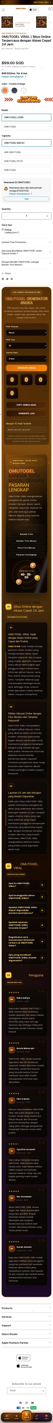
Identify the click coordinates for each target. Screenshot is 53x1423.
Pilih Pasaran (12, 327)
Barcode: (18, 48)
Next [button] (50, 2)
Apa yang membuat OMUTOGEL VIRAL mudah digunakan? (23, 957)
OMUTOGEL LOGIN (13, 117)
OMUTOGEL (10, 126)
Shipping (15, 66)
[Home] (21, 8)
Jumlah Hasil (12, 353)
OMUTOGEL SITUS (13, 161)
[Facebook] (3, 279)
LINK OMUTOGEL (12, 152)
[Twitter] (8, 279)
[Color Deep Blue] (14, 91)
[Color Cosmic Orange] (5, 90)
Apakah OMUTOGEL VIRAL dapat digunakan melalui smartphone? (23, 910)
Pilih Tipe (10, 340)
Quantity (6, 209)
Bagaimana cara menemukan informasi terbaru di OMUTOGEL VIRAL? (21, 941)
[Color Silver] (24, 91)
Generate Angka (26, 368)
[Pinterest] (12, 279)
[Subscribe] (43, 1390)
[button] (3, 10)
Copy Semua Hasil (27, 405)
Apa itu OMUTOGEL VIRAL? (19, 885)
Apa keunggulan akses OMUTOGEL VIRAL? (22, 897)
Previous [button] (2, 2)
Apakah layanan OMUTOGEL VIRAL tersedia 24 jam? (18, 925)
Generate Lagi (26, 413)
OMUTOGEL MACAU (14, 143)
